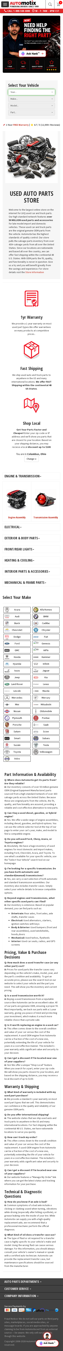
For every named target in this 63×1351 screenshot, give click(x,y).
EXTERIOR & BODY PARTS (21, 538)
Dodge (17, 637)
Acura (17, 610)
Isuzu (17, 670)
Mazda (46, 691)
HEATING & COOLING (19, 560)
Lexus (46, 684)
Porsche (17, 725)
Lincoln (17, 691)
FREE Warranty (21, 125)
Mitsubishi (46, 704)
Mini (17, 704)
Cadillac (46, 623)
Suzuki (17, 745)
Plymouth (17, 718)
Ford (17, 643)
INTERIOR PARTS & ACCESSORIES (26, 571)
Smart (17, 738)
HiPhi (45, 650)
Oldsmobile (46, 711)
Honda (17, 657)
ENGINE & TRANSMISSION (22, 476)
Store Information (34, 272)
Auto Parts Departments (22, 1282)
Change (31, 459)
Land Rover (17, 684)
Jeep (17, 677)
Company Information (20, 1296)
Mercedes (17, 698)
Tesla (46, 745)
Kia (46, 677)
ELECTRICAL (12, 527)
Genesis (46, 643)
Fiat (46, 637)
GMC (17, 650)
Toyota (17, 752)
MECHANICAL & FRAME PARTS (24, 582)
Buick (17, 623)
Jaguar (46, 670)
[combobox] (31, 92)
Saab (46, 725)
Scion (46, 731)
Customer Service (16, 1289)
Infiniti (46, 664)
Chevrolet (17, 630)
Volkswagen (46, 752)
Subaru (46, 738)
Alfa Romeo (46, 610)
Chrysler (46, 630)
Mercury (46, 698)
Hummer (46, 657)
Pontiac (46, 718)
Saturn (17, 731)
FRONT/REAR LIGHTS (18, 549)
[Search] (50, 4)
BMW (45, 616)
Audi (17, 616)
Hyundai (17, 664)
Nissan (17, 711)
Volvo (17, 758)
